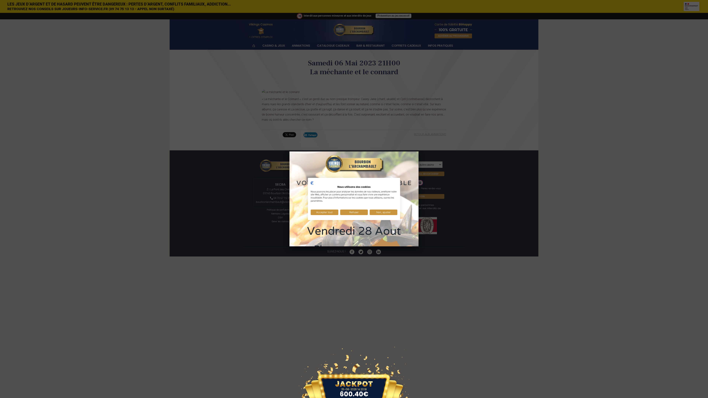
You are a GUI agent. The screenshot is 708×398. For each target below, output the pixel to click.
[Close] (418, 151)
